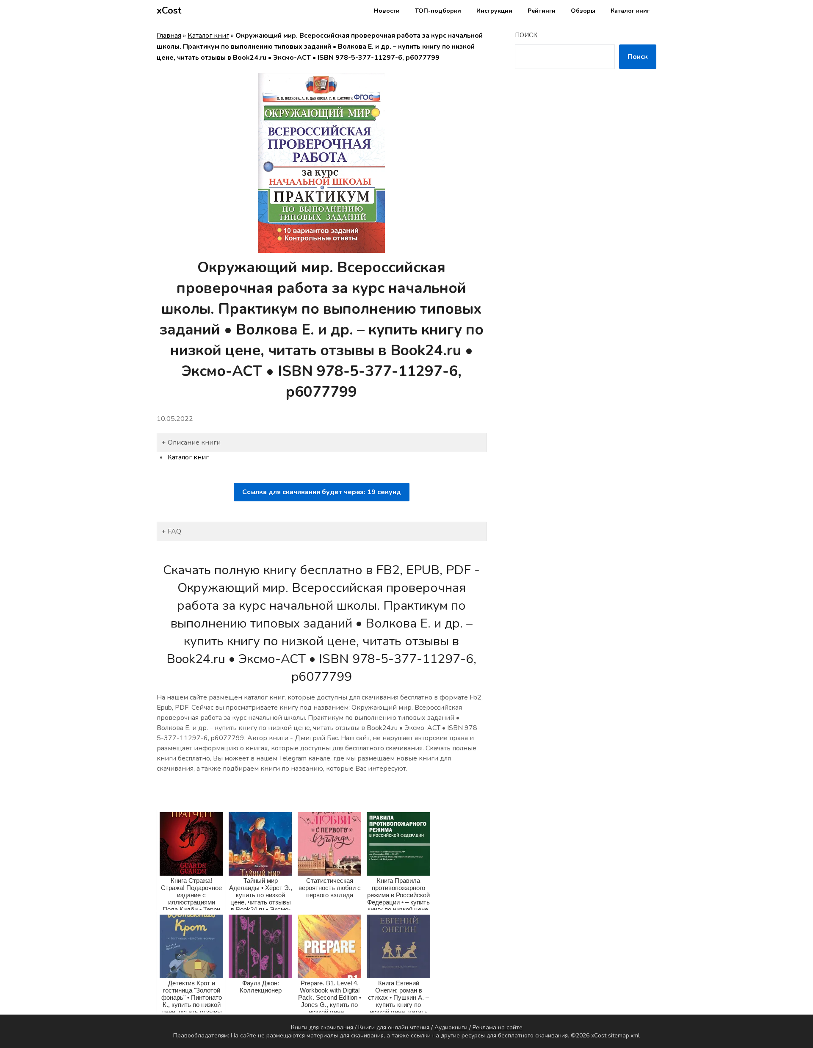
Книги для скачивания (322, 1027)
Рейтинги (542, 11)
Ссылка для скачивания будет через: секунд (321, 492)
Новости (387, 11)
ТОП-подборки (438, 11)
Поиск (526, 35)
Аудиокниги (450, 1027)
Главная (169, 35)
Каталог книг (630, 11)
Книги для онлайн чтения (393, 1027)
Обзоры (583, 11)
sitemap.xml (624, 1035)
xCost (169, 10)
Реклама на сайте (498, 1027)
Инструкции (494, 11)
